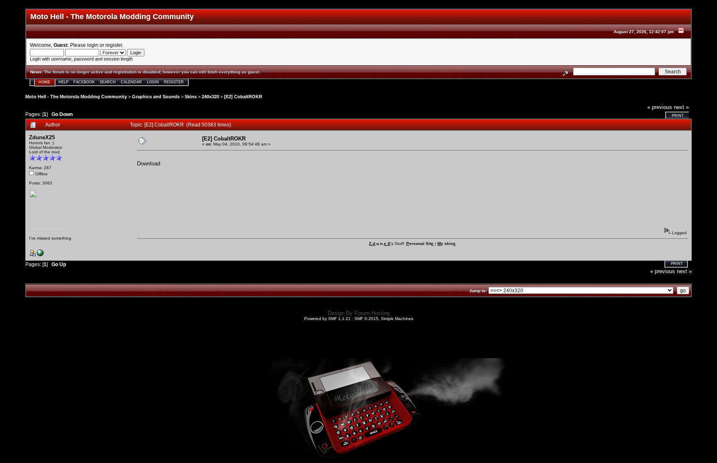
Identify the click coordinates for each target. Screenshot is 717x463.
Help (63, 82)
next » (681, 107)
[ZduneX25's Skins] (40, 254)
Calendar (131, 82)
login (92, 45)
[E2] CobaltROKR (243, 96)
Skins (191, 96)
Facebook (84, 82)
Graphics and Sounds (156, 96)
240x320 (210, 96)
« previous (659, 107)
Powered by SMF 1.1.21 (327, 318)
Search (108, 82)
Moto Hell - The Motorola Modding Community (76, 96)
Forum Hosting (372, 313)
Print (678, 116)
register (113, 45)
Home (44, 82)
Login (153, 82)
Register (174, 82)
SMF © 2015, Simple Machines (383, 318)
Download (148, 163)
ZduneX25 (42, 137)
